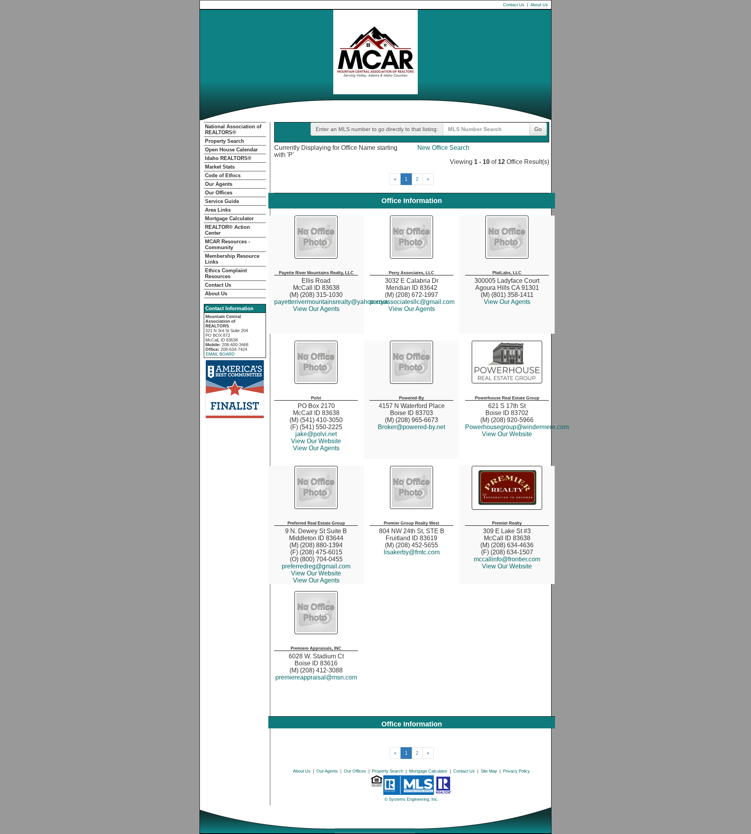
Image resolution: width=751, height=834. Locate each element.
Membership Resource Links (232, 259)
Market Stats (220, 167)
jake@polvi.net (316, 434)
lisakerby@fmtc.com (412, 552)
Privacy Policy (516, 771)
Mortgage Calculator (229, 218)
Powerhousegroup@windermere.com (517, 427)
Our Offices (218, 193)
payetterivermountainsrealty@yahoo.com (331, 301)
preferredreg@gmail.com (316, 566)
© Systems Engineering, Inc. (411, 799)
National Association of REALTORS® (233, 129)
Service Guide (222, 201)
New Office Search (443, 147)
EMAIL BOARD (220, 354)
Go (538, 129)
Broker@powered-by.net (411, 427)
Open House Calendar (231, 150)
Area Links (218, 210)
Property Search (224, 141)
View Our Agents (316, 309)
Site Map (489, 771)
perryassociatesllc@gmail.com (412, 301)
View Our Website (316, 441)
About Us (539, 4)
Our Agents (218, 184)
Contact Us (514, 4)
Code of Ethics (223, 175)
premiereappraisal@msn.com (316, 677)
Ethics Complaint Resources (226, 273)
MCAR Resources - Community (227, 244)
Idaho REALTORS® (228, 158)
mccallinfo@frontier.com (507, 559)
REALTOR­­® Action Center (227, 230)
